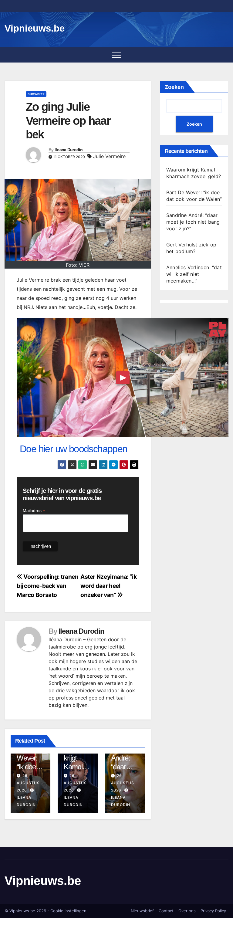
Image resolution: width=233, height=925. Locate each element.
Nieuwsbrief (142, 910)
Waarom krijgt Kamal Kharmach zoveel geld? (77, 771)
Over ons (187, 910)
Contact (166, 910)
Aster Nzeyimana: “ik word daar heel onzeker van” (108, 585)
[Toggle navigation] (116, 55)
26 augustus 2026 (28, 782)
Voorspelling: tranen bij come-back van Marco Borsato (48, 585)
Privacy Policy (213, 910)
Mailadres (34, 510)
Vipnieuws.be (35, 28)
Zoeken (174, 87)
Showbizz (36, 94)
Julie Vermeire (109, 156)
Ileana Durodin (69, 149)
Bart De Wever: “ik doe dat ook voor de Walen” (28, 771)
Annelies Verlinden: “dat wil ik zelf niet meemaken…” (194, 274)
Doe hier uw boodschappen (73, 448)
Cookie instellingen (68, 910)
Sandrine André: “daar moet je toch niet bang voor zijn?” (193, 222)
